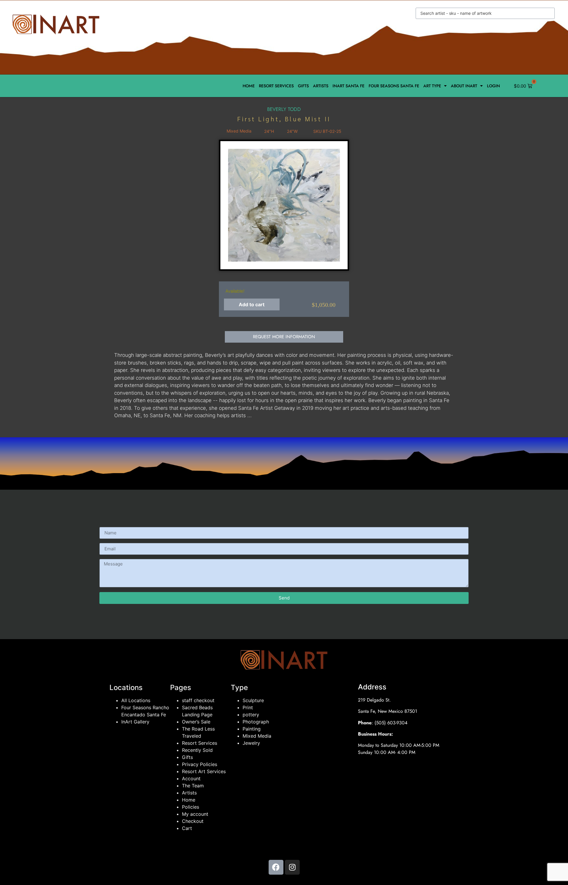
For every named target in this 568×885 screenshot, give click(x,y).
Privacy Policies (199, 764)
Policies (190, 807)
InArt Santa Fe (348, 86)
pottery (251, 715)
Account (191, 778)
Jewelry (251, 743)
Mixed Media (257, 736)
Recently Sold (197, 750)
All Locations (135, 700)
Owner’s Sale (196, 722)
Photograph (256, 722)
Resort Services (276, 86)
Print (248, 707)
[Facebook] (276, 867)
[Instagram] (292, 867)
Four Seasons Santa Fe (394, 86)
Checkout (193, 821)
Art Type (432, 86)
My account (195, 814)
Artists (320, 86)
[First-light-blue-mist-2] (284, 205)
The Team (193, 786)
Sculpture (253, 700)
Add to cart (251, 304)
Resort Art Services (204, 771)
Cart (187, 828)
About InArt (464, 86)
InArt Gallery (135, 722)
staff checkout (198, 700)
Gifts (303, 86)
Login (493, 86)
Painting (252, 729)
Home (249, 86)
